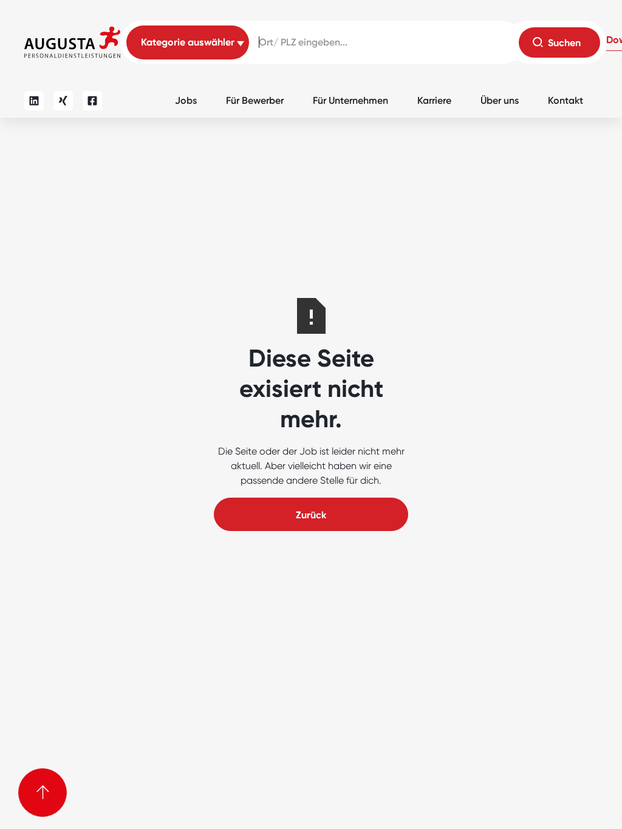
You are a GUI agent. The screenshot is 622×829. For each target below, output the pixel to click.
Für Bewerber (255, 100)
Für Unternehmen (350, 100)
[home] (72, 42)
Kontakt (565, 100)
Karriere (434, 100)
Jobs (186, 100)
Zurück (311, 515)
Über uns (499, 100)
